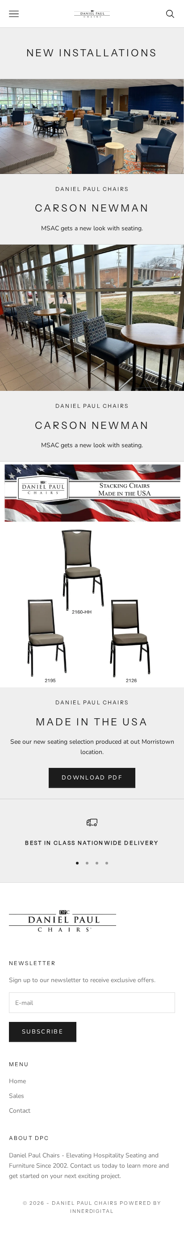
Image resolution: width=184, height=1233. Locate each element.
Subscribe (42, 1032)
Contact (19, 1110)
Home (17, 1081)
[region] (92, 832)
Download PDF (92, 778)
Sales (16, 1096)
